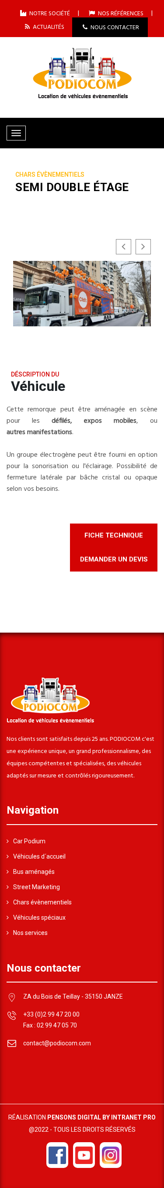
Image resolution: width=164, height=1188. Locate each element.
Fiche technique (113, 535)
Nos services (30, 932)
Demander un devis (114, 559)
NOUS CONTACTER (114, 28)
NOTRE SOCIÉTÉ (49, 13)
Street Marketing (36, 886)
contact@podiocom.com (57, 1043)
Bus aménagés (34, 871)
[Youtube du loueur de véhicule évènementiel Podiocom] (84, 1155)
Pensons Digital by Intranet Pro (101, 1117)
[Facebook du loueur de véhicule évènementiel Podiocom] (57, 1155)
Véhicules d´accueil (39, 856)
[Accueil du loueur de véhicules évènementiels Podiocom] (82, 72)
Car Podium (29, 841)
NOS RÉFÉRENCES (120, 13)
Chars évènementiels (42, 902)
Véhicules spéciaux (39, 917)
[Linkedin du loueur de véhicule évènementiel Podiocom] (110, 1155)
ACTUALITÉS (47, 27)
